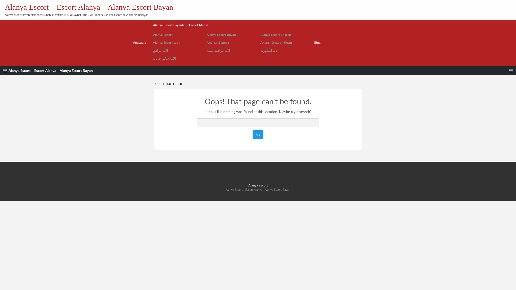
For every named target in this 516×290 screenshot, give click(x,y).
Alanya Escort (163, 34)
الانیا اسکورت (269, 50)
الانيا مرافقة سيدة (218, 50)
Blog (317, 42)
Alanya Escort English (275, 34)
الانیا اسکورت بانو (164, 58)
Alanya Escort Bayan (221, 34)
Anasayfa (139, 42)
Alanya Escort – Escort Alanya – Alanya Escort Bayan (89, 7)
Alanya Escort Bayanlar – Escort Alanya (180, 25)
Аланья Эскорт (218, 42)
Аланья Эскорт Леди (276, 42)
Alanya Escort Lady (166, 42)
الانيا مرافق (160, 50)
